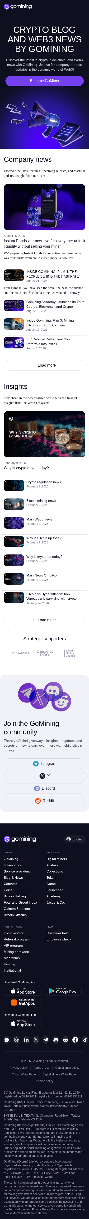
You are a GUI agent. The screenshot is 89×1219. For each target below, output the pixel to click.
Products (53, 852)
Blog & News (13, 877)
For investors (13, 933)
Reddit (48, 801)
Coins (8, 890)
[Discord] (56, 1040)
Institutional (12, 970)
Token (51, 877)
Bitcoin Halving (15, 896)
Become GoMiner (44, 81)
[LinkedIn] (26, 1040)
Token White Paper (24, 1074)
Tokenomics (13, 865)
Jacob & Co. (56, 902)
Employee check (59, 939)
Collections (55, 871)
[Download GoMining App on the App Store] (23, 991)
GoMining (11, 859)
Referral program (17, 939)
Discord (48, 788)
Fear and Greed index (20, 902)
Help (50, 926)
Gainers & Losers (17, 909)
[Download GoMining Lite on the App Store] (23, 1023)
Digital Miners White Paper (59, 1074)
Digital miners (57, 859)
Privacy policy (19, 1067)
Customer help (58, 933)
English (77, 839)
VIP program (13, 945)
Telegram (48, 763)
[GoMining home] (18, 7)
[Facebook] (75, 1040)
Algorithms (12, 958)
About (8, 852)
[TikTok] (85, 1040)
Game (51, 884)
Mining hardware (16, 952)
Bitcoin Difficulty (15, 915)
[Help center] (6, 1040)
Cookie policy (44, 1081)
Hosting (9, 964)
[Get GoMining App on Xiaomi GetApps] (23, 1002)
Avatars (52, 865)
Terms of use (41, 1067)
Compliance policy (67, 1067)
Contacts (10, 884)
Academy (54, 896)
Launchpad (55, 890)
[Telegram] (46, 1040)
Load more (47, 365)
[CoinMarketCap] (16, 1040)
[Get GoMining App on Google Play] (62, 991)
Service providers (17, 871)
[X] (36, 1040)
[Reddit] (65, 1040)
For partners (13, 926)
